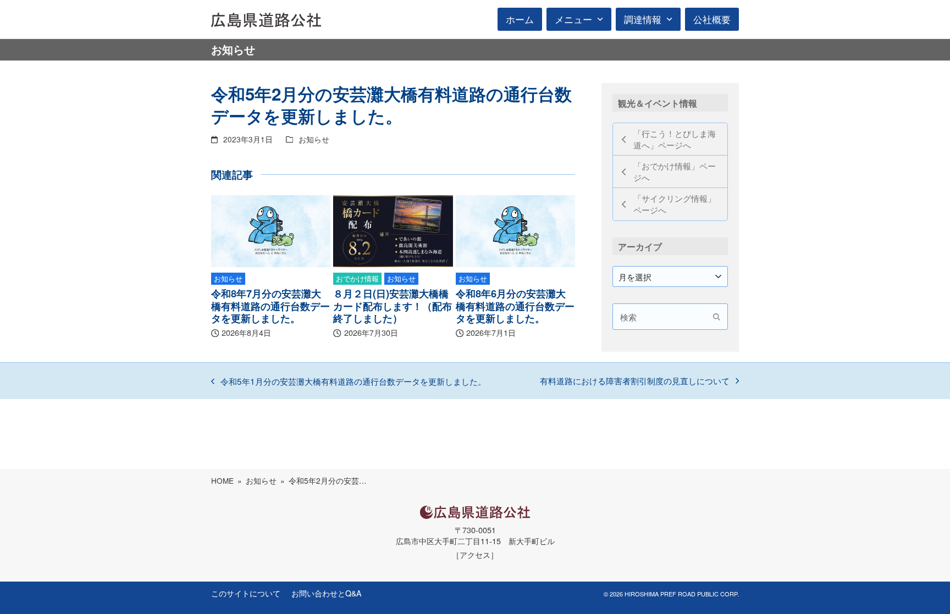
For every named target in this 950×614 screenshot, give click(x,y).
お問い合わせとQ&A (326, 593)
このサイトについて (245, 593)
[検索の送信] (716, 316)
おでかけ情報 (357, 278)
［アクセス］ (475, 554)
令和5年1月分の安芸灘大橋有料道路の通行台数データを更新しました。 (348, 381)
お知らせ (314, 139)
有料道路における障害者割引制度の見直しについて (635, 381)
